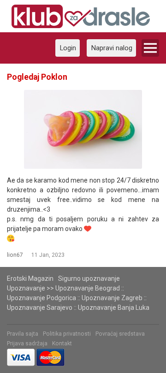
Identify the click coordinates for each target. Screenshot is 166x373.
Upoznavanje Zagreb (112, 298)
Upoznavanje (26, 288)
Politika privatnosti (67, 334)
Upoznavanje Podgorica (41, 298)
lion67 (15, 255)
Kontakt (62, 343)
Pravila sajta (22, 334)
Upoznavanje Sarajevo (39, 307)
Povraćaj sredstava (120, 334)
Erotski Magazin (30, 278)
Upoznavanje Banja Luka (113, 307)
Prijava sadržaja (27, 343)
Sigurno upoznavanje (89, 278)
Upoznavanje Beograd (87, 288)
